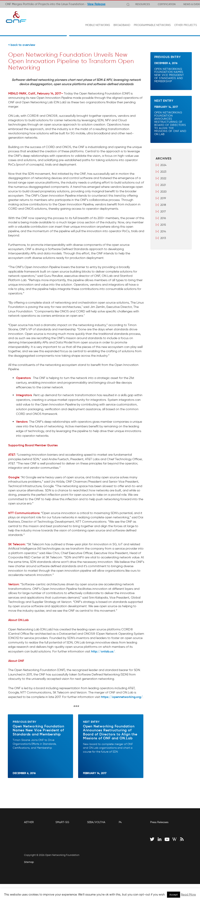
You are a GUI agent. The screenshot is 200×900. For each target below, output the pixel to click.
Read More (188, 894)
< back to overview (21, 45)
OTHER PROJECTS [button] (185, 25)
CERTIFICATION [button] (167, 4)
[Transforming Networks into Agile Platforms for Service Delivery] (16, 17)
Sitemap (29, 862)
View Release (96, 4)
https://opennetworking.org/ (122, 697)
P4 (120, 822)
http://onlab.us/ (103, 651)
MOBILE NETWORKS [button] (97, 25)
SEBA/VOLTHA (96, 822)
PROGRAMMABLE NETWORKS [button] (152, 25)
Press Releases (159, 822)
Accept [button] (173, 894)
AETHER (29, 822)
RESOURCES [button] (142, 4)
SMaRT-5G (62, 822)
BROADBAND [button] (121, 25)
